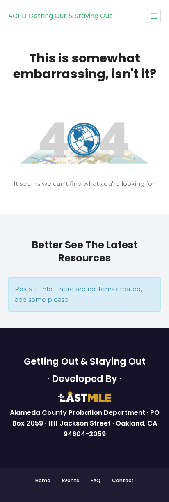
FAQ (95, 480)
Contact (123, 480)
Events (70, 480)
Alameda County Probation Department (78, 412)
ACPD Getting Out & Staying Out (60, 16)
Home (42, 480)
